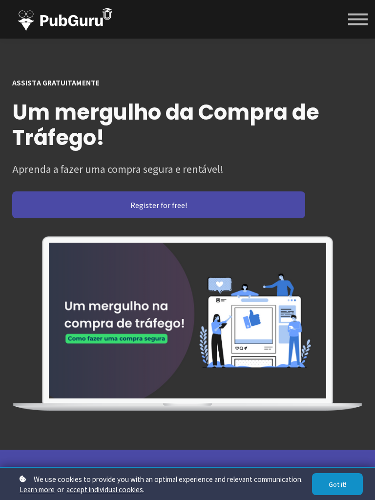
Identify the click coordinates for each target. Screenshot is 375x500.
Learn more (37, 489)
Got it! (337, 484)
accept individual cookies (104, 489)
